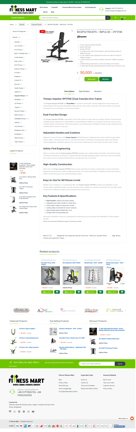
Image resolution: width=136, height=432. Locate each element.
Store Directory (63, 385)
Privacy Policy (63, 382)
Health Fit (18, 92)
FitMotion (18, 76)
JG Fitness (18, 103)
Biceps (118, 235)
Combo (45, 238)
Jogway (18, 107)
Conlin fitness (19, 57)
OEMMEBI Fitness (21, 119)
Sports (45, 12)
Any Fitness (19, 50)
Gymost (18, 84)
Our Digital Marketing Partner (68, 391)
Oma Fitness (19, 126)
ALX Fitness (19, 46)
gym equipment (54, 238)
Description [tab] (69, 91)
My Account (107, 379)
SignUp (120, 364)
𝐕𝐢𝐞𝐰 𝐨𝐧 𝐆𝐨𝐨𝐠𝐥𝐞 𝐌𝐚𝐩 (65, 388)
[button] (72, 31)
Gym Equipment (90, 7)
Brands (22, 24)
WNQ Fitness (19, 138)
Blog (52, 12)
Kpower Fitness (20, 111)
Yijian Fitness (19, 142)
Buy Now (106, 79)
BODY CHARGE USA (22, 53)
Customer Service (109, 385)
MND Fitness (19, 115)
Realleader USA (20, 130)
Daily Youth (19, 61)
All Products (44, 7)
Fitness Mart (15, 421)
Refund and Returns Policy (89, 388)
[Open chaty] (132, 418)
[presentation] (125, 310)
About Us (84, 379)
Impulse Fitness (36, 24)
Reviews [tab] (97, 91)
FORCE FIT (18, 80)
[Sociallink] (10, 411)
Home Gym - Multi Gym (97, 29)
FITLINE (17, 72)
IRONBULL (19, 99)
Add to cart (91, 79)
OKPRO (18, 122)
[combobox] (72, 18)
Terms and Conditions (88, 385)
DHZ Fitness (44, 260)
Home (11, 24)
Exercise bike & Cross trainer (72, 7)
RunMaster (18, 134)
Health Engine (19, 88)
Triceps (61, 238)
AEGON (17, 42)
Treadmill (54, 7)
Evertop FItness (20, 69)
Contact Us (84, 382)
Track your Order (108, 382)
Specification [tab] (84, 91)
